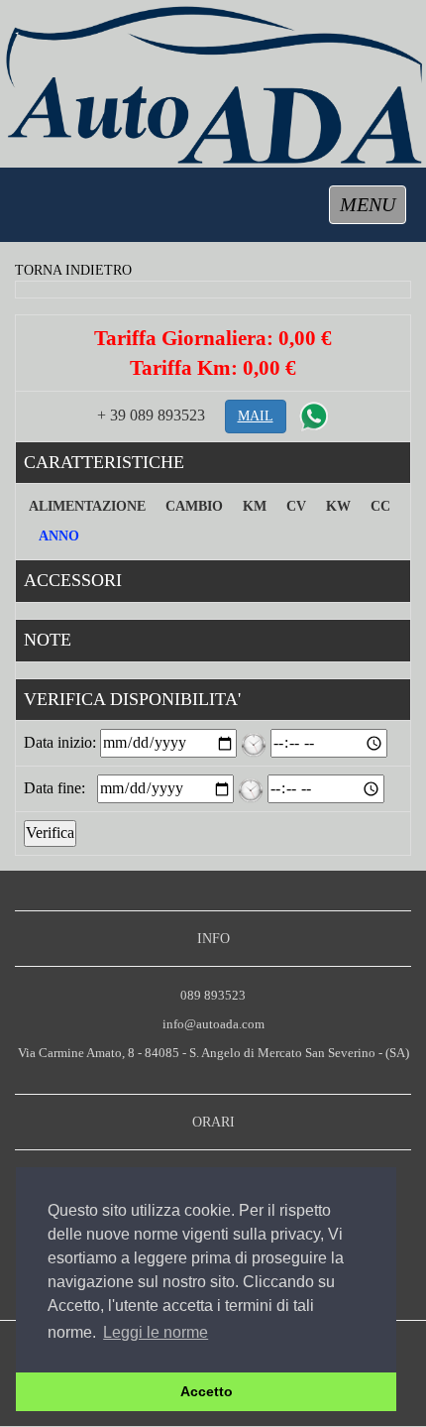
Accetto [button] (206, 1391)
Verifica (50, 832)
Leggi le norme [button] (155, 1332)
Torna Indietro (73, 270)
